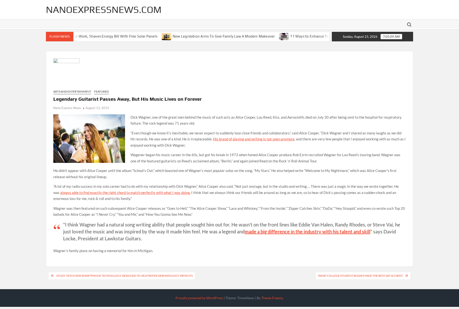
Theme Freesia (272, 298)
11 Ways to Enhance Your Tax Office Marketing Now (326, 36)
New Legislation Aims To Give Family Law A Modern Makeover (216, 36)
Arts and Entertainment (72, 91)
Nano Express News (67, 108)
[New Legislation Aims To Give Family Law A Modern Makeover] (159, 36)
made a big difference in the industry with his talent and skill (307, 231)
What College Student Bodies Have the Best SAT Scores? (360, 275)
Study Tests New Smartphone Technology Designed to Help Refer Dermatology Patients (124, 275)
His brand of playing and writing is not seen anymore (254, 139)
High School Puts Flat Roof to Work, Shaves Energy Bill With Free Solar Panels (85, 36)
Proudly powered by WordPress (199, 298)
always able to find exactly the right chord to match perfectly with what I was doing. (125, 192)
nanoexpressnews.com (103, 9)
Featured (101, 91)
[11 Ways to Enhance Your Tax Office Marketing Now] (277, 36)
